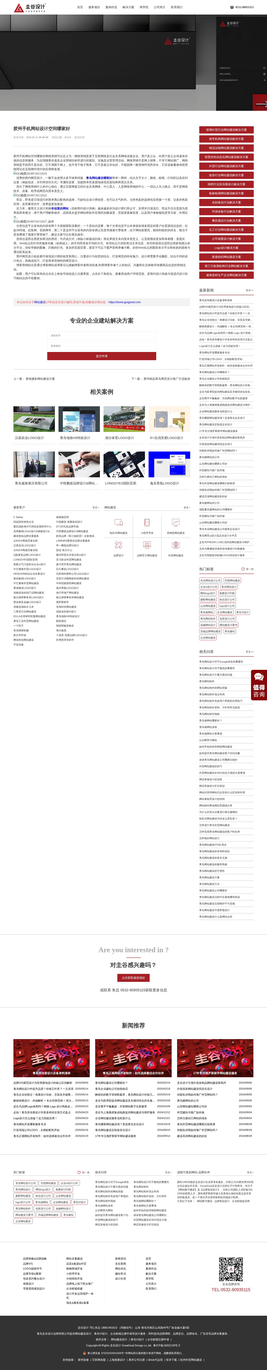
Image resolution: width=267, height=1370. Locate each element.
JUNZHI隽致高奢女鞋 (25, 540)
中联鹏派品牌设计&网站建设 (72, 531)
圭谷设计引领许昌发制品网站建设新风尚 (222, 437)
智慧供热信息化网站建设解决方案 (226, 157)
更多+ (95, 507)
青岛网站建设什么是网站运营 (215, 916)
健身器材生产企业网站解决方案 (226, 275)
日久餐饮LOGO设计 (67, 569)
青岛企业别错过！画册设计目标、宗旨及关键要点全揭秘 (226, 319)
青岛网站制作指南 (209, 714)
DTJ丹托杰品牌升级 (67, 526)
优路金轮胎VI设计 (66, 611)
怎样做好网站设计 (209, 838)
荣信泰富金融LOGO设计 (27, 602)
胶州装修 (84, 1359)
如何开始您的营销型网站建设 (215, 746)
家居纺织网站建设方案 (226, 256)
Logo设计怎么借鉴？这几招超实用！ (220, 346)
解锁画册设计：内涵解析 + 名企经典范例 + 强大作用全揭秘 (226, 326)
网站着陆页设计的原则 (212, 799)
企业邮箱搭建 (74, 1288)
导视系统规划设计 (34, 1288)
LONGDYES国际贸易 (25, 559)
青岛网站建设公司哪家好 (213, 890)
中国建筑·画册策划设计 (69, 521)
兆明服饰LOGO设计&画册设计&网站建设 (34, 531)
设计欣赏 (120, 1278)
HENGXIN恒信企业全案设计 (29, 573)
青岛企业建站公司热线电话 (214, 378)
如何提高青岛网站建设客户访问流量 (219, 753)
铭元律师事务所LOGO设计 (28, 597)
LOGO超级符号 (32, 1268)
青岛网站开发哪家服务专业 (214, 352)
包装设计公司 (227, 618)
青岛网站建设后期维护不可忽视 (217, 903)
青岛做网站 (206, 612)
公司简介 (159, 7)
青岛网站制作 (208, 618)
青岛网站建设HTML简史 (213, 844)
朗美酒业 (61, 621)
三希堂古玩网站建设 (24, 611)
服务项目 (94, 7)
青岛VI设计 (242, 612)
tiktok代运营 (155, 1359)
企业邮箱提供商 (241, 1201)
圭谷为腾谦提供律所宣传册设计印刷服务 (222, 548)
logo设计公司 (227, 605)
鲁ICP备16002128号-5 (166, 1345)
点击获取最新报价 (133, 977)
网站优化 (120, 1268)
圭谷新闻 (120, 1263)
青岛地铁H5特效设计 (68, 616)
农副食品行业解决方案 (226, 202)
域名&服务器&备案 (77, 1302)
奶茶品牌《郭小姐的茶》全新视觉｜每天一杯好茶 (77, 536)
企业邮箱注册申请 (158, 1339)
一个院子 (18, 625)
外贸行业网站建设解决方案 (226, 166)
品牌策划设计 (222, 1201)
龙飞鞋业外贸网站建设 (69, 559)
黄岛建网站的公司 (209, 457)
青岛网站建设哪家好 (99, 177)
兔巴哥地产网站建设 (67, 592)
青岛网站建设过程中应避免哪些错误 (219, 897)
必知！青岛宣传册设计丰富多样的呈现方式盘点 (226, 339)
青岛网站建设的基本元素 (213, 857)
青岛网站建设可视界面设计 (214, 910)
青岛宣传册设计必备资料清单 (215, 300)
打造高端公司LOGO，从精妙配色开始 (220, 359)
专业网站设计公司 (210, 580)
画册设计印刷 (227, 593)
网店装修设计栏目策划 (212, 785)
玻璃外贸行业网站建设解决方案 (226, 129)
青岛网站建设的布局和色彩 (214, 851)
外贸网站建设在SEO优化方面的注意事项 (222, 772)
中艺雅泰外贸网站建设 (26, 583)
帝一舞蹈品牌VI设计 (67, 545)
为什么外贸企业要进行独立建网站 (218, 812)
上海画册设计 (117, 1359)
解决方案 (128, 7)
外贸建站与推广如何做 (212, 470)
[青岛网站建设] (29, 8)
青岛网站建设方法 (209, 884)
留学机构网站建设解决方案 (226, 138)
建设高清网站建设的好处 (213, 496)
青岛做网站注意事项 (210, 733)
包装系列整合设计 (34, 1278)
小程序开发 (73, 1273)
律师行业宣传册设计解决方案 (226, 184)
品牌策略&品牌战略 (35, 1258)
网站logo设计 (207, 593)
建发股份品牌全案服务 (26, 536)
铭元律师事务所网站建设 (70, 597)
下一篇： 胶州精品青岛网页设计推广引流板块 (160, 378)
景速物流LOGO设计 (24, 587)
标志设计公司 (227, 599)
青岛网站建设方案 (209, 877)
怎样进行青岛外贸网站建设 (214, 825)
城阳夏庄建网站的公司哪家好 (215, 509)
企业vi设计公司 (208, 586)
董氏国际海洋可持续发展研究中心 (32, 526)
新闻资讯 (120, 1258)
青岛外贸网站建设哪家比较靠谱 (217, 483)
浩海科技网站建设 (66, 606)
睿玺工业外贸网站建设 (26, 621)
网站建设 (40, 302)
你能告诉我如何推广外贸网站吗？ (218, 450)
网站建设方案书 (228, 625)
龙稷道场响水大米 (23, 606)
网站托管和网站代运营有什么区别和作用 (222, 792)
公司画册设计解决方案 (226, 238)
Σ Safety (18, 517)
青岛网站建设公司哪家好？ (214, 372)
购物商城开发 (74, 1268)
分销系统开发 (74, 1278)
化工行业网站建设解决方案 (226, 229)
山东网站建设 (208, 605)
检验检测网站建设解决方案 (226, 193)
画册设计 (28, 1283)
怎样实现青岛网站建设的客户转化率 (219, 831)
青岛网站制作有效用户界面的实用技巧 (220, 700)
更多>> (250, 290)
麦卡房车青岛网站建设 (69, 564)
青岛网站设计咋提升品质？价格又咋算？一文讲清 (226, 313)
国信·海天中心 (64, 550)
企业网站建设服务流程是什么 (215, 411)
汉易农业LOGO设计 (24, 545)
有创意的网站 (60, 208)
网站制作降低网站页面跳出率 (215, 805)
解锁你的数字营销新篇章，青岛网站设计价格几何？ (226, 385)
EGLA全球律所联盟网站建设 (29, 616)
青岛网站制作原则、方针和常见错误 (219, 707)
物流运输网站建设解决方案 (226, 147)
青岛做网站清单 (208, 727)
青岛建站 (230, 631)
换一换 (250, 569)
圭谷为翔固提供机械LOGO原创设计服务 (222, 555)
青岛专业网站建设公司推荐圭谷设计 (219, 529)
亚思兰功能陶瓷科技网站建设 (72, 578)
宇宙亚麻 (18, 644)
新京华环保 (19, 635)
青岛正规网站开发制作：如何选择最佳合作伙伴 (226, 365)
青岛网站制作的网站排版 (213, 687)
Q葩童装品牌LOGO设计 (27, 554)
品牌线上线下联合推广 (80, 1283)
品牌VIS (28, 1263)
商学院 (144, 7)
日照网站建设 (232, 580)
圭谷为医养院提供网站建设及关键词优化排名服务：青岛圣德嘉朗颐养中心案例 (226, 391)
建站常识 (120, 1273)
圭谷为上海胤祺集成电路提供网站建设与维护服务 (226, 404)
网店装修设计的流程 (210, 779)
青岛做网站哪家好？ (210, 720)
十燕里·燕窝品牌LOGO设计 (71, 635)
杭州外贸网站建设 (191, 1359)
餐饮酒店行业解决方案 (226, 220)
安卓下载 (172, 1359)
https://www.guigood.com (125, 302)
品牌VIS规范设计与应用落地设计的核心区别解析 (226, 306)
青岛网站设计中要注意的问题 (215, 674)
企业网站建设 (224, 612)
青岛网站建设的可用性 (212, 870)
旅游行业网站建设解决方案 (226, 175)
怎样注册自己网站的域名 (213, 476)
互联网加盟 (99, 1359)
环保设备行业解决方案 (226, 211)
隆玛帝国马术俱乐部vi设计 (71, 554)
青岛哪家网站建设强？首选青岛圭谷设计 (222, 417)
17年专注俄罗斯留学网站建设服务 (218, 431)
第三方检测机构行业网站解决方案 (226, 266)
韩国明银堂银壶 (65, 625)
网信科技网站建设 (23, 639)
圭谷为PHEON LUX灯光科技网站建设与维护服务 (226, 542)
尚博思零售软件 (65, 639)
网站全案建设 (74, 1258)
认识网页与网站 (208, 740)
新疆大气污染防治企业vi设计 (29, 564)
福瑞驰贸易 (62, 517)
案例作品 (111, 7)
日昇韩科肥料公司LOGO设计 (72, 573)
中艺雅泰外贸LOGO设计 (27, 569)
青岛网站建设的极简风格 (213, 864)
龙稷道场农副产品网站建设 (28, 592)
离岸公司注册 (137, 1359)
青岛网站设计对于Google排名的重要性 (221, 661)
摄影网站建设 (208, 599)
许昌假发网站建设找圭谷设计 (215, 444)
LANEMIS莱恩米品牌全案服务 (73, 540)
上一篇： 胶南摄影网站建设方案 (34, 378)
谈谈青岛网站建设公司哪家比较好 (218, 759)
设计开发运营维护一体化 (80, 1295)
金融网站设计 (208, 625)
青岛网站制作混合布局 (212, 694)
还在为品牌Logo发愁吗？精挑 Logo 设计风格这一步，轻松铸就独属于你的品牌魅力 (226, 332)
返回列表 (79, 137)
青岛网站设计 (229, 586)
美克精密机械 (21, 630)
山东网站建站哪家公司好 (213, 463)
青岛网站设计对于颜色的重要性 (217, 668)
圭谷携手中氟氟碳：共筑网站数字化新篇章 (223, 398)
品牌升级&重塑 (32, 1273)
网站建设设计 (119, 1339)
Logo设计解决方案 (226, 247)
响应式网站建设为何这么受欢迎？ (218, 818)
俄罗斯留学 (62, 602)
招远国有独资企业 (23, 521)
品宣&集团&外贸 (76, 1263)
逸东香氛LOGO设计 (67, 587)
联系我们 (177, 7)
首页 (80, 7)
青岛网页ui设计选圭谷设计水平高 (218, 535)
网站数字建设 (204, 1201)
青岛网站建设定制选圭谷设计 (215, 424)
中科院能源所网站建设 (69, 583)
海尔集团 (61, 630)
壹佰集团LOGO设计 (24, 578)
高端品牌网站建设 (210, 631)
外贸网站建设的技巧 (210, 766)
